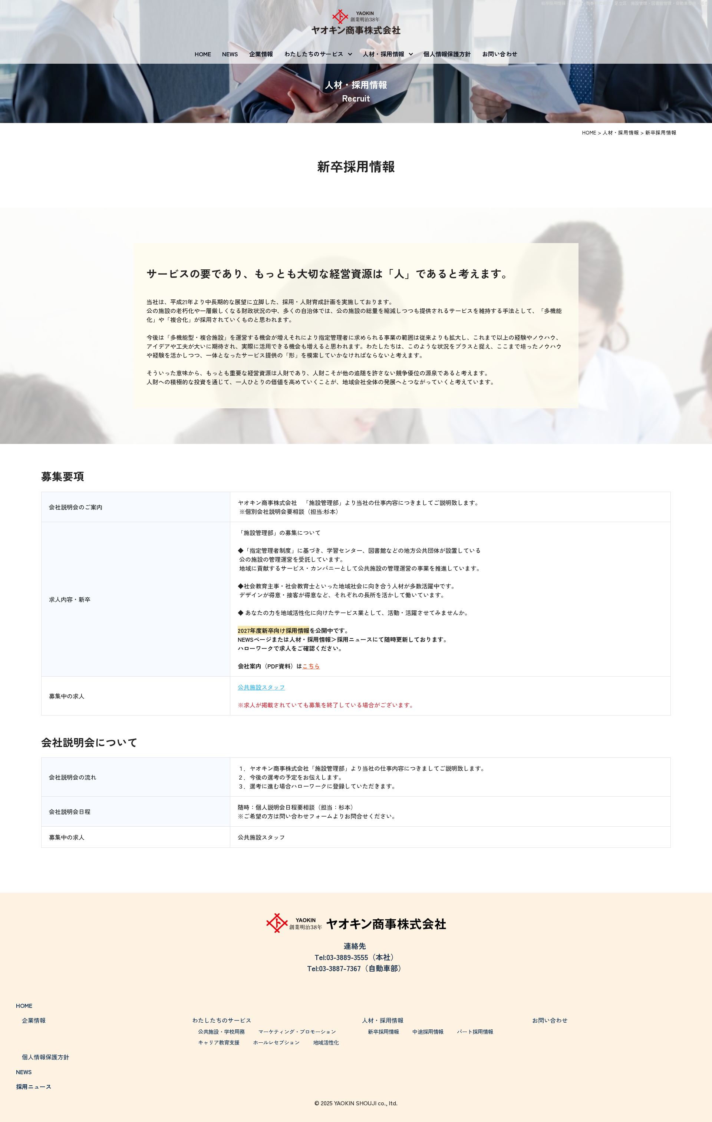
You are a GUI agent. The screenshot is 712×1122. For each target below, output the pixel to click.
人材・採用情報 (383, 53)
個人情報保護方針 (447, 53)
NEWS (230, 53)
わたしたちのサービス (313, 53)
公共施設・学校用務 (221, 1031)
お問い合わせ (500, 53)
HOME (203, 53)
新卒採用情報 (383, 1031)
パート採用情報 (475, 1031)
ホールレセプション (276, 1042)
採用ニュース (34, 1086)
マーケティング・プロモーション (297, 1031)
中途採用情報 (428, 1031)
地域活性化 (326, 1042)
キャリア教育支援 (219, 1042)
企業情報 (261, 53)
